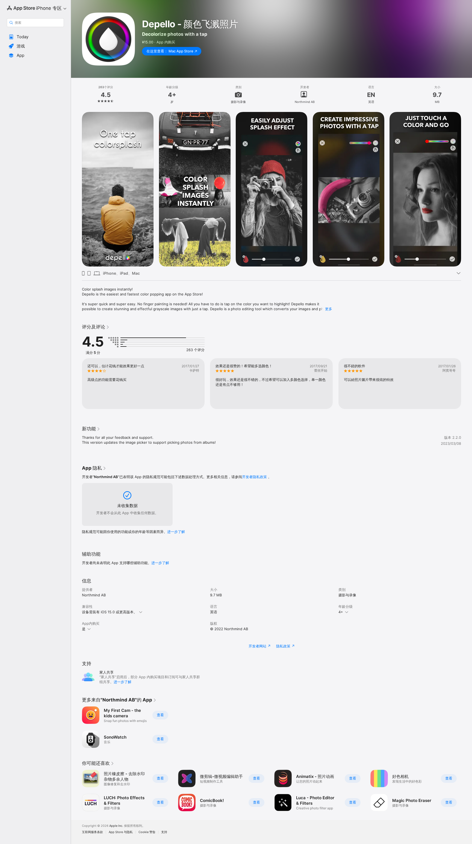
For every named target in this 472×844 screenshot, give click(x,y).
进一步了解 (176, 531)
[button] (35, 37)
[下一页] (466, 189)
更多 (328, 309)
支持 (164, 832)
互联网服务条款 (92, 832)
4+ (340, 612)
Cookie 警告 (146, 832)
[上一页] (76, 189)
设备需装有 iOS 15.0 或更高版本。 (109, 612)
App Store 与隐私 (121, 832)
